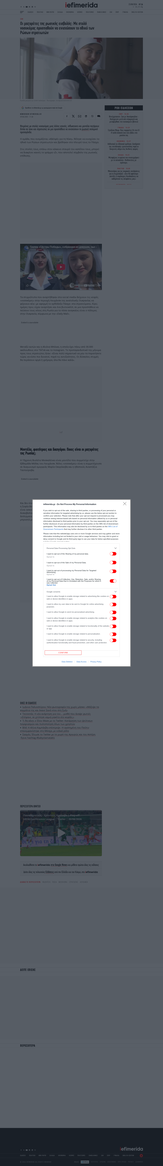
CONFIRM (63, 653)
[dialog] (81, 583)
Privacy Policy (95, 662)
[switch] (113, 553)
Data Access (81, 662)
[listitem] (81, 548)
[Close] (125, 504)
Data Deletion (67, 662)
